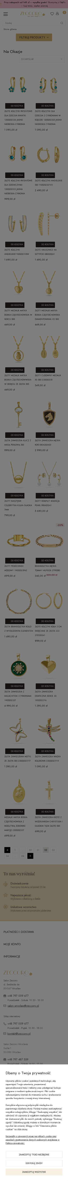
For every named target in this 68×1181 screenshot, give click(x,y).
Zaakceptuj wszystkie (34, 1172)
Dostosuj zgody (34, 1163)
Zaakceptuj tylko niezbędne (34, 1154)
